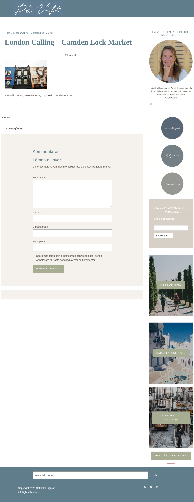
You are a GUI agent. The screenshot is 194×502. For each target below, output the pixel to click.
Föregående (16, 128)
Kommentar (40, 177)
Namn (37, 212)
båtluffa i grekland (170, 353)
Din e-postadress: (164, 218)
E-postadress (41, 226)
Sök (155, 475)
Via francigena (171, 285)
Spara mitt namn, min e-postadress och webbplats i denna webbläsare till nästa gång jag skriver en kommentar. (69, 257)
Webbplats (39, 241)
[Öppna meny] (169, 8)
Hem (7, 33)
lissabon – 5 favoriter (170, 417)
